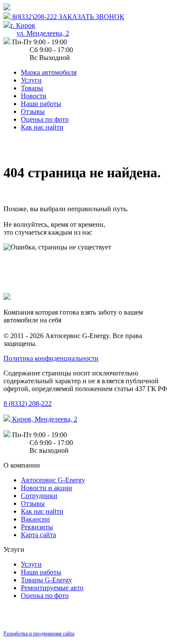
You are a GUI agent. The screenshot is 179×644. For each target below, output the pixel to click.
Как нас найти (42, 127)
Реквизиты (37, 527)
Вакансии (35, 519)
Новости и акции (46, 487)
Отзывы (33, 111)
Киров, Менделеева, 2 (43, 419)
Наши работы (41, 103)
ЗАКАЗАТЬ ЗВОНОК (91, 16)
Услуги (31, 80)
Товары (32, 88)
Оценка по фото (45, 119)
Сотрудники (39, 495)
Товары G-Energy (46, 580)
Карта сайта (38, 534)
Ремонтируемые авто (52, 587)
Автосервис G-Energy (53, 480)
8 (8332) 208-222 (27, 403)
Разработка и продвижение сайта (38, 634)
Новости (33, 96)
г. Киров (39, 29)
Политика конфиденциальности (51, 358)
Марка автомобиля (48, 72)
